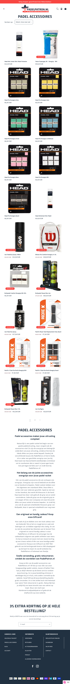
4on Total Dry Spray (10, 332)
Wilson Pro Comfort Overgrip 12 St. (46, 254)
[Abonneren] (49, 624)
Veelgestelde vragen (53, 638)
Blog (6, 646)
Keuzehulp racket (11, 638)
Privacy (27, 655)
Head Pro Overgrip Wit (42, 177)
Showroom (49, 642)
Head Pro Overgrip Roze (12, 177)
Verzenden (28, 638)
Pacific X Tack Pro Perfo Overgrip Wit (15, 370)
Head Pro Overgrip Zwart (12, 216)
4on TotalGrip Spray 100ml (13, 254)
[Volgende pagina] (40, 420)
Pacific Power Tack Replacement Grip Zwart (48, 332)
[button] (4, 9)
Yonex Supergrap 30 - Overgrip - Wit (46, 61)
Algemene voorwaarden (33, 659)
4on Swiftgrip (39, 409)
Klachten (28, 650)
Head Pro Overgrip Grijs (12, 100)
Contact (48, 650)
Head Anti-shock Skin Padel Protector (16, 61)
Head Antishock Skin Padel (43, 216)
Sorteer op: (9, 22)
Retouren (28, 642)
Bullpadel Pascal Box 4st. (43, 293)
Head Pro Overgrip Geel (42, 100)
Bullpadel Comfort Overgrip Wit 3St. (15, 293)
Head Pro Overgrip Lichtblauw (44, 138)
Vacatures (49, 646)
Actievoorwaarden (31, 646)
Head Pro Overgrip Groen (12, 138)
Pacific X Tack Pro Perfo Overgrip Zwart (47, 370)
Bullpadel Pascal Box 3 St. (12, 409)
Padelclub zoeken (10, 642)
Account (7, 650)
